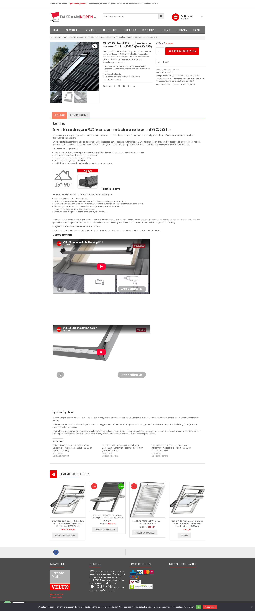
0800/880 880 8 (150, 3)
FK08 (110, 577)
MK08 (118, 580)
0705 (100, 571)
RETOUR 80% (184, 84)
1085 (113, 571)
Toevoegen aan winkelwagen (182, 51)
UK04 (96, 591)
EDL (91, 577)
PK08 (95, 584)
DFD (110, 574)
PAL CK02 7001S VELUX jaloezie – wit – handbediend (147, 522)
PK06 (91, 584)
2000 (163, 84)
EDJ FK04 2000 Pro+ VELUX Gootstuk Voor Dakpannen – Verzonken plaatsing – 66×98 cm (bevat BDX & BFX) (171, 448)
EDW (94, 577)
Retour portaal (56, 594)
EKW (98, 577)
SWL (92, 590)
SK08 (119, 587)
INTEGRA (95, 580)
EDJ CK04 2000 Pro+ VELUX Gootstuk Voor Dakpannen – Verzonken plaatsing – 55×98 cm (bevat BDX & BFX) (72, 448)
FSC (113, 577)
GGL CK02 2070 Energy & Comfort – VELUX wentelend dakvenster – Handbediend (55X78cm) (68, 523)
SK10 (123, 587)
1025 (108, 571)
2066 (91, 575)
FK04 (102, 577)
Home (52, 37)
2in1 (96, 571)
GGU (120, 577)
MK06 (114, 580)
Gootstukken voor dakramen (183, 78)
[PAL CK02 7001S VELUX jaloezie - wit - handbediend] (147, 499)
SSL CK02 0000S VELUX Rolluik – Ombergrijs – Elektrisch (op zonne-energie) (108, 518)
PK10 (99, 584)
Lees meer (184, 535)
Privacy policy (210, 607)
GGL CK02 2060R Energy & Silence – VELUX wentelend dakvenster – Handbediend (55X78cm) (187, 523)
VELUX (192, 84)
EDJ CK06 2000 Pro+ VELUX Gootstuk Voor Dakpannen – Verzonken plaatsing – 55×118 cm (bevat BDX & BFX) (122, 448)
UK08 (101, 591)
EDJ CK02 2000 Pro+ (192, 75)
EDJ (172, 84)
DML (119, 574)
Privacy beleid (56, 597)
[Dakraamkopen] (74, 17)
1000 (104, 571)
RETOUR (110, 583)
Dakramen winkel (63, 37)
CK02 (170, 75)
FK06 (106, 577)
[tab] (59, 115)
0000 (92, 571)
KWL (104, 580)
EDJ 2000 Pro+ (178, 75)
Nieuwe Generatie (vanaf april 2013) (179, 81)
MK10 (123, 581)
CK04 (102, 574)
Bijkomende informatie (79, 115)
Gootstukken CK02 (163, 78)
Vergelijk (165, 61)
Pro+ (176, 84)
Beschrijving (59, 115)
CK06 (106, 575)
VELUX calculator (152, 230)
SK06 (115, 587)
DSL (123, 574)
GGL (116, 577)
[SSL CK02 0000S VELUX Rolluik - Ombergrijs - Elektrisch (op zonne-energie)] (107, 497)
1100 (117, 571)
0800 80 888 (133, 3)
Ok (199, 607)
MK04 (109, 580)
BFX (94, 575)
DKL (115, 574)
